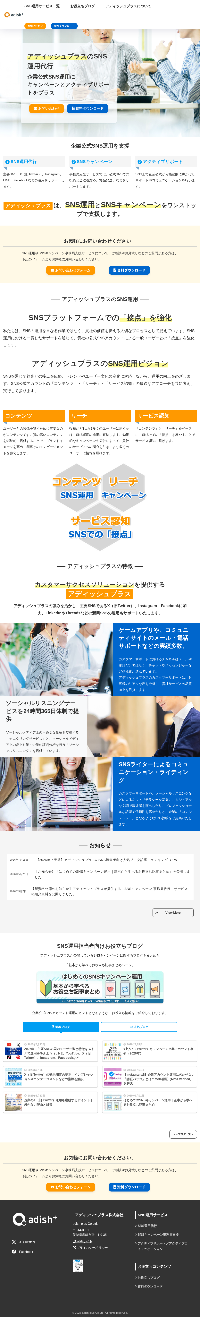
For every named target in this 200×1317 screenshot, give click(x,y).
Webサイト (84, 1241)
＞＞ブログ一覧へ (183, 1134)
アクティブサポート (163, 161)
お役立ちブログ (149, 1277)
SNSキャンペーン (94, 161)
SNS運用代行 (24, 161)
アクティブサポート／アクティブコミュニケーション (163, 1246)
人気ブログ (141, 1027)
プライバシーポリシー (92, 1247)
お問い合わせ (35, 25)
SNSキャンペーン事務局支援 (158, 1234)
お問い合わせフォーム (72, 270)
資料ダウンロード (64, 25)
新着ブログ (62, 1027)
